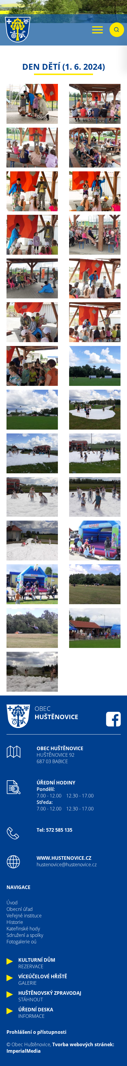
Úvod (12, 902)
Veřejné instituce (24, 915)
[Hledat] (117, 30)
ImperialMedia (23, 1051)
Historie (14, 922)
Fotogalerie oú (21, 941)
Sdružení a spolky (24, 935)
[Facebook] (113, 719)
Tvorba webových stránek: (83, 1044)
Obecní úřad (19, 909)
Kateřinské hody (23, 928)
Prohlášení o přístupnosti (36, 1032)
